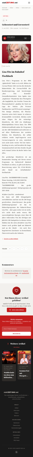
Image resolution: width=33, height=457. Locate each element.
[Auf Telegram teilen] (10, 248)
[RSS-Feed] (16, 452)
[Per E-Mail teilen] (22, 248)
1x (25, 38)
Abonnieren (16, 333)
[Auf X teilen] (14, 248)
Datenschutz (16, 425)
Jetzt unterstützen (18, 310)
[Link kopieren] (26, 248)
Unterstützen (16, 435)
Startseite (4, 7)
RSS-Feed (16, 440)
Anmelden (16, 437)
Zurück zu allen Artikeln (11, 239)
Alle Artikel (16, 347)
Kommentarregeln (16, 428)
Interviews (16, 410)
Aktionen (16, 415)
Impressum (16, 422)
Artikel (11, 7)
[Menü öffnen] (29, 3)
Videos (17, 413)
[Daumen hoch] (3, 20)
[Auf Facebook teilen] (18, 248)
